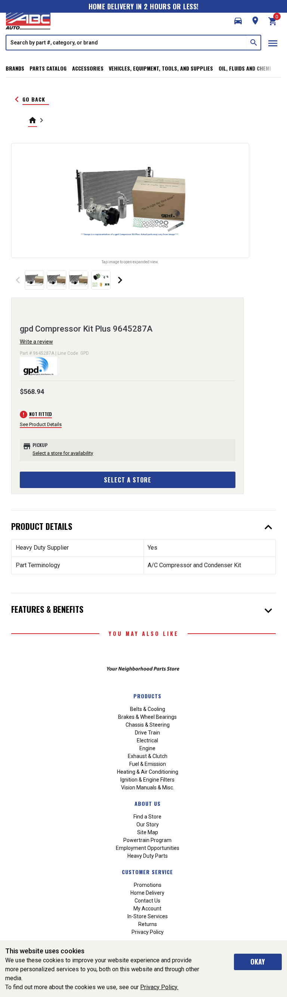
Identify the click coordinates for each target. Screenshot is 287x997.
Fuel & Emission (147, 764)
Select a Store (127, 479)
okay (257, 961)
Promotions (147, 885)
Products (147, 696)
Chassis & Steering (148, 725)
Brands (15, 68)
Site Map (147, 832)
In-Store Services (147, 916)
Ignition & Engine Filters (147, 780)
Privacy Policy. (159, 987)
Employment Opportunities (147, 848)
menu (273, 43)
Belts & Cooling (147, 709)
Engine (147, 748)
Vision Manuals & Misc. (147, 788)
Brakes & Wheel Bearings (147, 717)
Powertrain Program (147, 840)
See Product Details (41, 424)
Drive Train (147, 733)
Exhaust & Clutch (147, 756)
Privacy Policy (148, 932)
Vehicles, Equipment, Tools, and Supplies (161, 68)
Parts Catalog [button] (48, 68)
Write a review (36, 342)
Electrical (147, 740)
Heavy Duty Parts (147, 856)
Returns (147, 924)
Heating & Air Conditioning (147, 772)
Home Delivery (147, 893)
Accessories (88, 68)
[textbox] (126, 42)
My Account (147, 908)
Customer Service (147, 872)
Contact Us (147, 901)
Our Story (147, 824)
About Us (148, 803)
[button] (238, 21)
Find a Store (147, 817)
